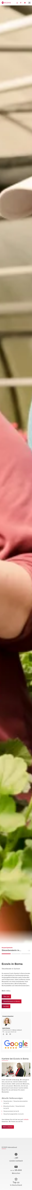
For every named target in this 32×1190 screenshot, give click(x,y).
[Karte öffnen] (16, 1044)
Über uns (6, 996)
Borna (14, 1030)
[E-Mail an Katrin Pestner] (10, 1034)
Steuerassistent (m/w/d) (11, 1111)
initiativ (26, 1119)
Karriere (6, 1006)
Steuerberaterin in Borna (11, 1001)
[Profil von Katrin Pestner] (4, 1034)
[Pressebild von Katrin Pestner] (7, 1034)
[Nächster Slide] (28, 950)
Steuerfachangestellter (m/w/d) (13, 1114)
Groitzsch (19, 1030)
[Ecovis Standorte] (21, 2)
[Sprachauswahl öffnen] (25, 2)
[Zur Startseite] (6, 2)
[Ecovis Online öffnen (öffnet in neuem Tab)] (17, 2)
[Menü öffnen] (29, 2)
